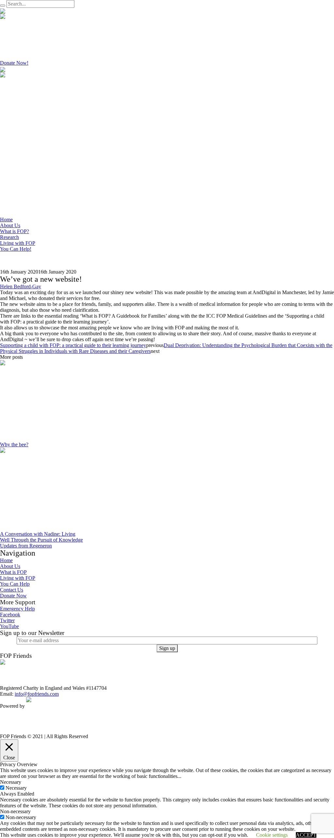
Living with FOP (17, 578)
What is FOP (13, 572)
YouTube (9, 626)
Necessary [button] (10, 782)
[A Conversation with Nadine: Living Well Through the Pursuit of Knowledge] (42, 489)
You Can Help (15, 584)
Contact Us (11, 590)
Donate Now (13, 595)
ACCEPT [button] (306, 835)
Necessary (16, 788)
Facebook (10, 614)
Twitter (7, 620)
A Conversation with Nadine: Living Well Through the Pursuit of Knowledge (41, 537)
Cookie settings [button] (272, 835)
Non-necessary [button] (15, 811)
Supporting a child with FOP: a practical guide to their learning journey (73, 345)
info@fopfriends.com (37, 694)
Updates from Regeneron (26, 545)
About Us (10, 566)
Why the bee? (14, 444)
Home (6, 560)
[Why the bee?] (41, 400)
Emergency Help (17, 608)
